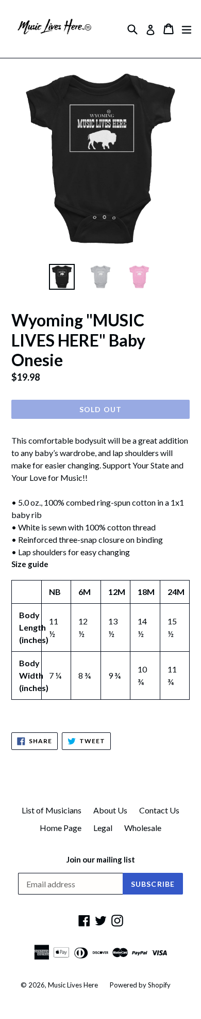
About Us (110, 810)
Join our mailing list (100, 859)
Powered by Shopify (140, 985)
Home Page (60, 828)
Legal (102, 828)
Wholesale (142, 828)
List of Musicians (51, 810)
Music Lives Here (73, 985)
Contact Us (159, 810)
